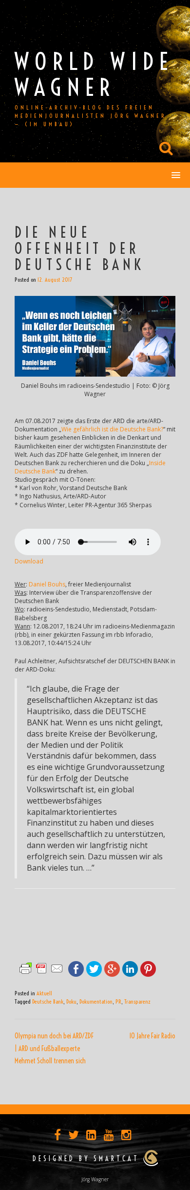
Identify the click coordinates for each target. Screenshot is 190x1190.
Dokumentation (96, 1001)
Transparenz (137, 1001)
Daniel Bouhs (47, 584)
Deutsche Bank (47, 1001)
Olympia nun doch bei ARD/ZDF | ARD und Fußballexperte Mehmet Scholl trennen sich (54, 1048)
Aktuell (44, 993)
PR (118, 1001)
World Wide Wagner (94, 74)
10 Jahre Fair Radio (152, 1036)
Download (29, 561)
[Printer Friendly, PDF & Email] (41, 967)
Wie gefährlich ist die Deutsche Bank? (112, 429)
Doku (71, 1001)
